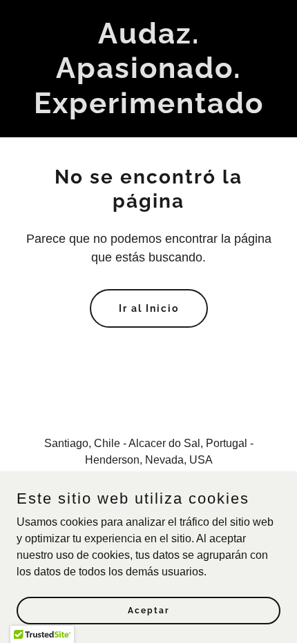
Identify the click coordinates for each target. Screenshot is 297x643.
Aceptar (149, 610)
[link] (148, 109)
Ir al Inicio (149, 308)
